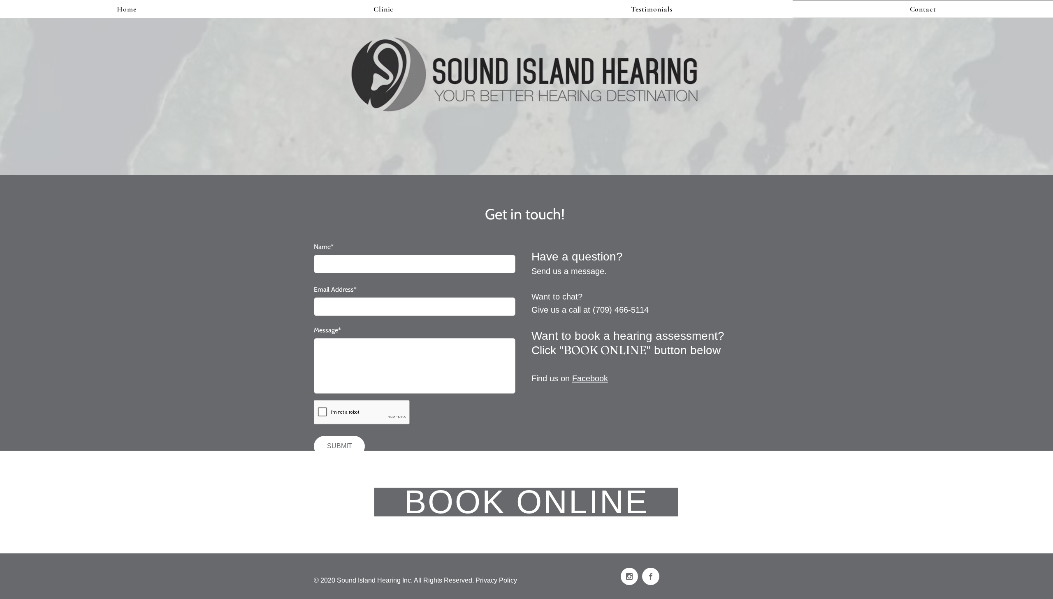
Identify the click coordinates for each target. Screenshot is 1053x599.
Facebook (590, 378)
